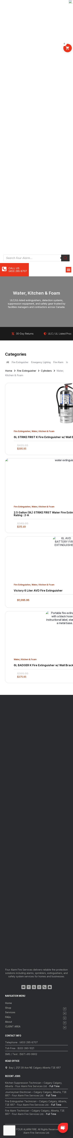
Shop (8, 1007)
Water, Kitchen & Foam (43, 431)
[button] (68, 269)
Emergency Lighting (41, 362)
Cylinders (46, 370)
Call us (13, 268)
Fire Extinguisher (20, 362)
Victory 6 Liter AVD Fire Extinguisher (38, 590)
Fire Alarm (58, 362)
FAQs (8, 1017)
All (7, 362)
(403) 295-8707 (17, 271)
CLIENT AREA (12, 1026)
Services (10, 1012)
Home (8, 370)
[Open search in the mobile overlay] (36, 258)
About (8, 1021)
